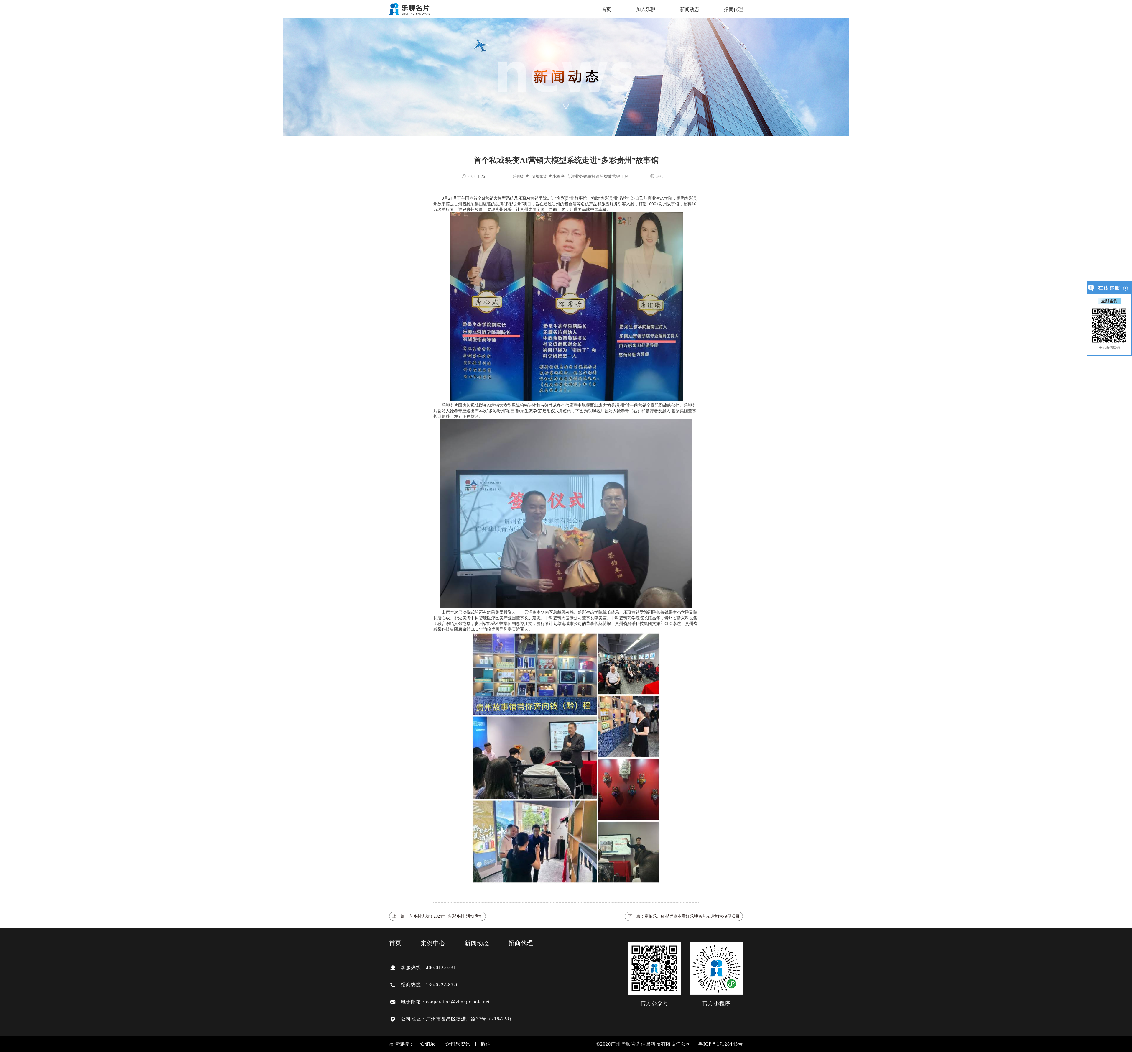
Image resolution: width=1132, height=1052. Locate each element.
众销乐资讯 (457, 1044)
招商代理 (733, 9)
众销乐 (427, 1044)
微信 (486, 1044)
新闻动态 (689, 9)
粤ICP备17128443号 (720, 1043)
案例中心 (433, 943)
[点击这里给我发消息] (1109, 301)
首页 (606, 9)
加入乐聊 (645, 9)
